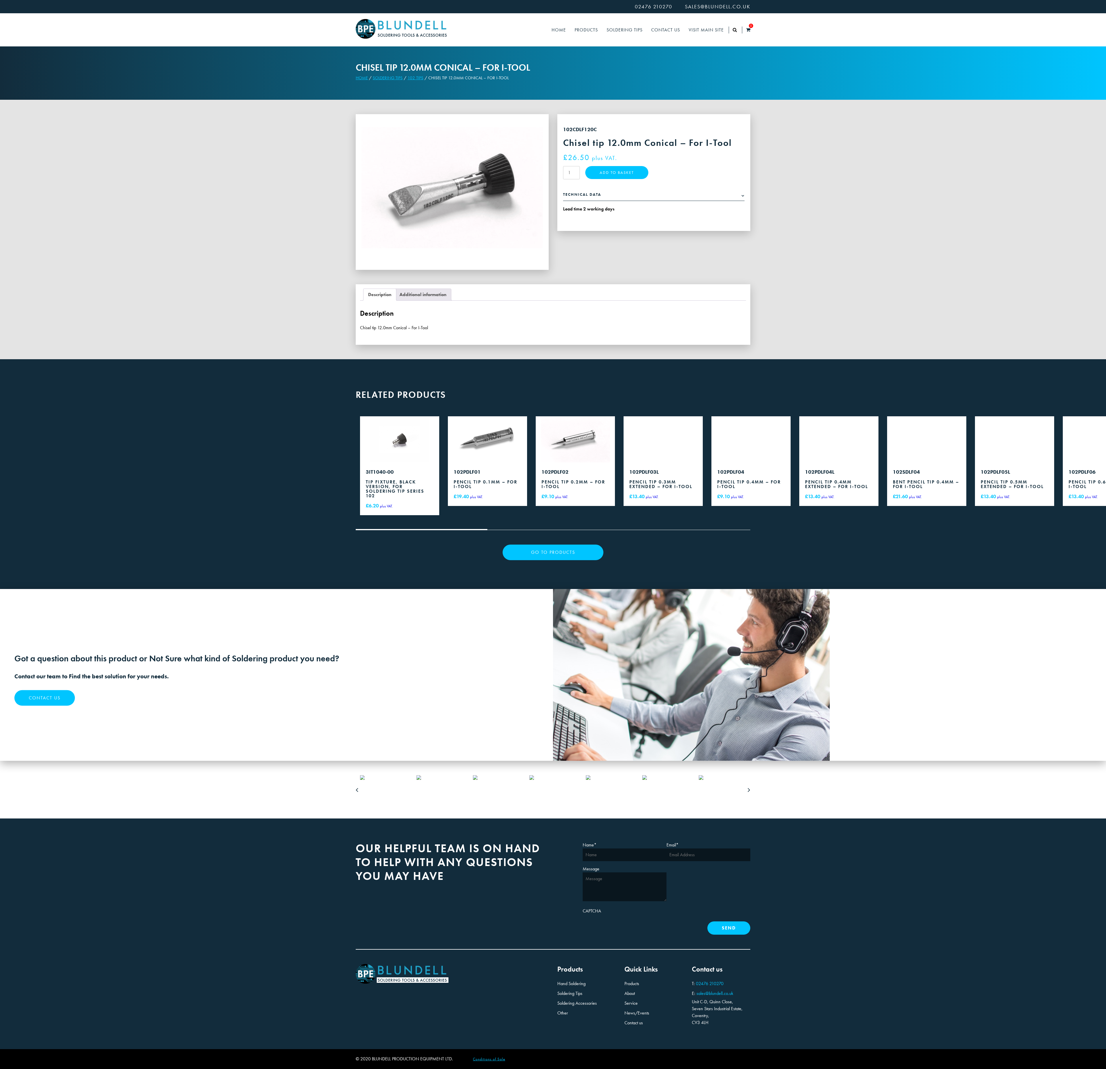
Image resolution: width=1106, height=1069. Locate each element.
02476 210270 (653, 6)
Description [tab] (379, 294)
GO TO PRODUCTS (553, 552)
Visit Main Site (706, 30)
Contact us (44, 698)
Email (672, 845)
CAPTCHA (592, 911)
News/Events (636, 1013)
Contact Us (665, 30)
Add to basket (617, 172)
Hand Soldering (571, 983)
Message (591, 869)
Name (589, 845)
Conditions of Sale (489, 1059)
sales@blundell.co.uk (717, 6)
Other (562, 1013)
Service (631, 1003)
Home (559, 30)
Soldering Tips (625, 30)
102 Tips (415, 77)
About (629, 993)
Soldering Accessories (577, 1003)
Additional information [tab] (422, 294)
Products (586, 30)
